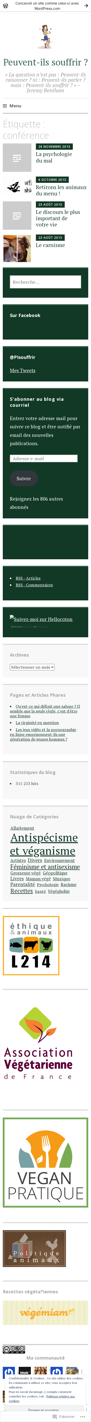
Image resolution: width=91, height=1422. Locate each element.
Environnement (59, 860)
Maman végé (38, 879)
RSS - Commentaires (34, 585)
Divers (35, 860)
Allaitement (22, 828)
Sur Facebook (25, 315)
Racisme (69, 884)
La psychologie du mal (54, 157)
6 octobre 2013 (52, 180)
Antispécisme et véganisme (44, 844)
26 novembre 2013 (54, 146)
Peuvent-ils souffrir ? (45, 62)
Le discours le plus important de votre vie (58, 218)
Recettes (21, 891)
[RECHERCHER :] (45, 281)
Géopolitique (55, 873)
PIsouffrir (28, 626)
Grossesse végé (25, 873)
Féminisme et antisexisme (45, 867)
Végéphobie (59, 891)
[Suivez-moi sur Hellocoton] (41, 619)
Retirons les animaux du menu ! (61, 190)
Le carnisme (50, 245)
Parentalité (22, 884)
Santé (40, 891)
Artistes (18, 860)
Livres (17, 878)
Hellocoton (43, 626)
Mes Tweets (22, 370)
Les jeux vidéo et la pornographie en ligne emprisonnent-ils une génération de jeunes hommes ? (43, 734)
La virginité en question (37, 722)
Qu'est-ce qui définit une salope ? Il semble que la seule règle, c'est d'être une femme (45, 711)
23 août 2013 (50, 237)
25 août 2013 (50, 204)
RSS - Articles (28, 578)
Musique (61, 879)
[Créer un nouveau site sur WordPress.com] (45, 5)
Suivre (24, 478)
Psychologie (48, 884)
